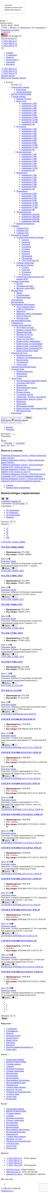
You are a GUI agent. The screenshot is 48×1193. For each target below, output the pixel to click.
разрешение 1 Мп (29, 103)
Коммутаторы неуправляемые (29, 344)
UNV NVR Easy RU (30, 260)
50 (7, 533)
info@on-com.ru (13, 1169)
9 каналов (26, 244)
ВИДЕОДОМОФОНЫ (21, 94)
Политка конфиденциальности (19, 1047)
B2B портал (6, 78)
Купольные (21, 89)
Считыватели (22, 362)
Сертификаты (12, 1031)
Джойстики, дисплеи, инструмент (31, 397)
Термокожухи (17, 323)
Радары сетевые (23, 392)
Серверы (15, 226)
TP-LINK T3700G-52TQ (12, 662)
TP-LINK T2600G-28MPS (12, 547)
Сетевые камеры (18, 96)
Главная (9, 53)
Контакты (10, 64)
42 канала (26, 251)
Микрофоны (21, 374)
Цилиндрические (23, 92)
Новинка (10, 517)
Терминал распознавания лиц (29, 357)
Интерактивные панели (26, 387)
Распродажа (16, 413)
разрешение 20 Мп (30, 122)
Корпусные (21, 101)
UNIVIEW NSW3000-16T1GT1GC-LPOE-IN (21, 752)
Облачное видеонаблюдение (23, 367)
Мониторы (21, 401)
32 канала (26, 249)
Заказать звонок (8, 75)
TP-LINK (8, 443)
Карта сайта (11, 1049)
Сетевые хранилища (20, 281)
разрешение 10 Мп (30, 117)
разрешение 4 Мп (29, 110)
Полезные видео (13, 1035)
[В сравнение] (17, 568)
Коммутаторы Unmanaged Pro (29, 348)
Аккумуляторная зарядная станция (31, 381)
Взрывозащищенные (25, 223)
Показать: (5, 521)
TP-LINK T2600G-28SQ (12, 576)
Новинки (10, 429)
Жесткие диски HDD (25, 288)
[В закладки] (13, 568)
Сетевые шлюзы (23, 337)
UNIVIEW (20, 443)
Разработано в (7, 1191)
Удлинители (21, 376)
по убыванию (12, 512)
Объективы (21, 404)
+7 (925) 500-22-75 (9, 43)
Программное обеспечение (23, 304)
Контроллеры (22, 360)
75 (7, 535)
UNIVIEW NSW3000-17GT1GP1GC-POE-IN (21, 848)
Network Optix (22, 318)
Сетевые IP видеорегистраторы (30, 237)
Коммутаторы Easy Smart (27, 350)
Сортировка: (6, 503)
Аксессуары (21, 364)
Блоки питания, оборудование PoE (31, 408)
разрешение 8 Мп (29, 115)
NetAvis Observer (23, 316)
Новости (10, 57)
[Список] (3, 498)
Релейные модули (24, 355)
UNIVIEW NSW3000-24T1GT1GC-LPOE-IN (21, 879)
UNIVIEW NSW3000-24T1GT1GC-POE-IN (20, 910)
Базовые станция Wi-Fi (26, 330)
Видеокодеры (17, 290)
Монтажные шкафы (25, 406)
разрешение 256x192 (30, 214)
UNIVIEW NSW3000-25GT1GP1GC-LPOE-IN (22, 972)
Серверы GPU (22, 233)
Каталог (9, 427)
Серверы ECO (22, 228)
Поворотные (21, 173)
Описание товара (8, 561)
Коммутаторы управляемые (28, 341)
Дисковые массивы (24, 286)
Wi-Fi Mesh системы (25, 327)
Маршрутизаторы (24, 332)
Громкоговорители (24, 371)
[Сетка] (7, 498)
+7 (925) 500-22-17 (9, 41)
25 (7, 531)
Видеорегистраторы (20, 235)
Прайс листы (12, 1040)
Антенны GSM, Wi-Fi (25, 383)
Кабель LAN (21, 390)
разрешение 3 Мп (29, 108)
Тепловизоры (17, 300)
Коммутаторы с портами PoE (29, 346)
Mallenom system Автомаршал (29, 314)
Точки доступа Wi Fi (25, 339)
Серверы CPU (22, 230)
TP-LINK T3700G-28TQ (12, 633)
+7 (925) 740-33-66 (14, 1165)
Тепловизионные (23, 212)
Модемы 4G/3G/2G (24, 334)
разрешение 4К (28, 124)
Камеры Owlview (23, 99)
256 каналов (27, 258)
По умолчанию (12, 510)
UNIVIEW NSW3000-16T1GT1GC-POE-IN (20, 783)
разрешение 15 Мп (30, 207)
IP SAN (19, 283)
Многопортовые (23, 297)
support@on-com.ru (14, 1174)
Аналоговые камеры (20, 87)
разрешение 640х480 (30, 221)
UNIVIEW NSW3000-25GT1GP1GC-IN (18, 941)
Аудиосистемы (17, 369)
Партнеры (10, 62)
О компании (11, 55)
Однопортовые (23, 295)
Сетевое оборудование (21, 325)
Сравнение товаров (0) (11, 501)
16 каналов (26, 247)
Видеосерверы (17, 302)
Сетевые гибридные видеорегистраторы (25, 264)
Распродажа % (12, 60)
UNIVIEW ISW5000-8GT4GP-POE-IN (18, 719)
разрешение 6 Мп (29, 140)
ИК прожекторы (23, 411)
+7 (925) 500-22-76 (9, 46)
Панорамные (22, 191)
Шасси (19, 293)
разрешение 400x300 (30, 219)
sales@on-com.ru (13, 1172)
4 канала (25, 240)
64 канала (26, 253)
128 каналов (27, 256)
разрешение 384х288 (30, 216)
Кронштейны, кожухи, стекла (29, 399)
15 (7, 528)
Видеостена (21, 385)
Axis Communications (25, 307)
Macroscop (20, 311)
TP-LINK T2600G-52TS (11, 604)
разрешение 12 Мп (30, 119)
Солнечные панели (24, 394)
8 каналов (26, 242)
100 (7, 537)
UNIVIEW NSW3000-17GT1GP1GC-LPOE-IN (22, 814)
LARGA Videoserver (25, 309)
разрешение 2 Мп (29, 106)
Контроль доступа (19, 353)
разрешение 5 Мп (29, 113)
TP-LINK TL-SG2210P (11, 690)
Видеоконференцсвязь (21, 320)
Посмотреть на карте (10, 30)
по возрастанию (13, 515)
